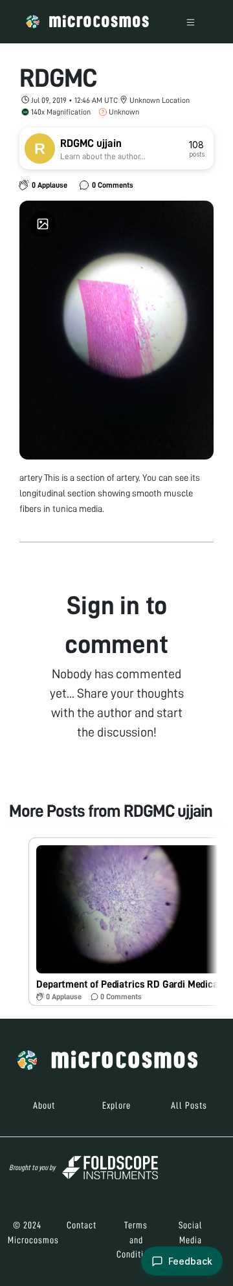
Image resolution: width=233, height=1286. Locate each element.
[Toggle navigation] (191, 21)
